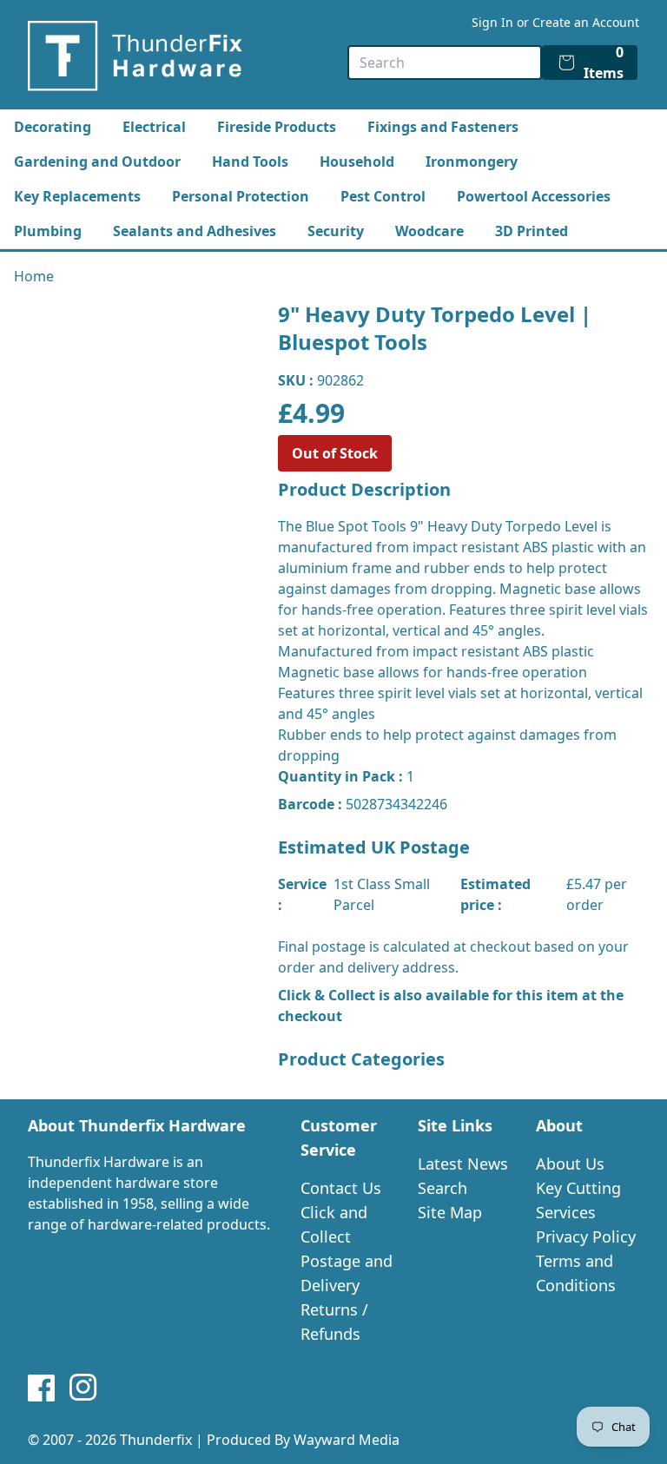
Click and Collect (333, 1224)
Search (442, 1187)
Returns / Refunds (334, 1321)
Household (357, 161)
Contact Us (340, 1187)
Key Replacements (77, 196)
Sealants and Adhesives (194, 231)
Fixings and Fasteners (442, 126)
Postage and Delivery (346, 1273)
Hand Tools (250, 161)
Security (335, 231)
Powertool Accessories (534, 196)
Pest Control (383, 196)
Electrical (154, 126)
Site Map (450, 1212)
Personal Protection (240, 196)
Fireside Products (276, 126)
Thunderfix (156, 1439)
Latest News (463, 1163)
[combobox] (444, 62)
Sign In (492, 22)
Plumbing (48, 231)
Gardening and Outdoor (97, 161)
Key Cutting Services (578, 1200)
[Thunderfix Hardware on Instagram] (83, 1387)
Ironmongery (472, 161)
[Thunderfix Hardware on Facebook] (42, 1387)
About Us (570, 1163)
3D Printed (531, 231)
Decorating (52, 126)
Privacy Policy (586, 1236)
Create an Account (585, 22)
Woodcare (429, 231)
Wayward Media (347, 1439)
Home (34, 276)
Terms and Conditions (576, 1273)
